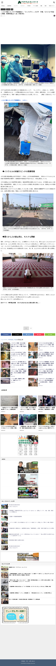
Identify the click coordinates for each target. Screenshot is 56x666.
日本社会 (3, 5)
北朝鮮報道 (9, 5)
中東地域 (28, 5)
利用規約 (23, 661)
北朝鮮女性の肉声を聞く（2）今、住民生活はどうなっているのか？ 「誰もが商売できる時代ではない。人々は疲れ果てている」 (31, 535)
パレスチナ (3, 9)
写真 (12, 9)
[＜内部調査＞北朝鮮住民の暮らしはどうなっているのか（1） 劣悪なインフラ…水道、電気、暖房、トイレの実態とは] (4, 512)
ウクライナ (22, 5)
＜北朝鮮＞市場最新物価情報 (15, 516)
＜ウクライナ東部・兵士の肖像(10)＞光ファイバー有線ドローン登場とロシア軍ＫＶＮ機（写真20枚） (30, 523)
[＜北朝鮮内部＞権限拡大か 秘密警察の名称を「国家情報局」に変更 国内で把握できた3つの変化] (4, 530)
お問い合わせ (32, 661)
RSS (27, 661)
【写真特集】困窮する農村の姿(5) (16, 540)
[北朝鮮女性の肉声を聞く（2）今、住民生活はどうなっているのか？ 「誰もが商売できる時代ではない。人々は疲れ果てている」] (4, 536)
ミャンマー (16, 5)
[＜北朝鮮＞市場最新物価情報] (4, 518)
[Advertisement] (28, 31)
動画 (45, 5)
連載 (41, 5)
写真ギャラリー (52, 5)
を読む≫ (14, 100)
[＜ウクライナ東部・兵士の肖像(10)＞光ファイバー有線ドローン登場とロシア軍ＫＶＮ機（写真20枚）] (4, 524)
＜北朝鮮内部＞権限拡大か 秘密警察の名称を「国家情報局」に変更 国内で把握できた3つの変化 (31, 528)
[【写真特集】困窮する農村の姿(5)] (4, 542)
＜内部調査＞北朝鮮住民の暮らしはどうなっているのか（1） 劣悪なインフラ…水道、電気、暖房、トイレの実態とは (31, 511)
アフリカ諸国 (35, 5)
